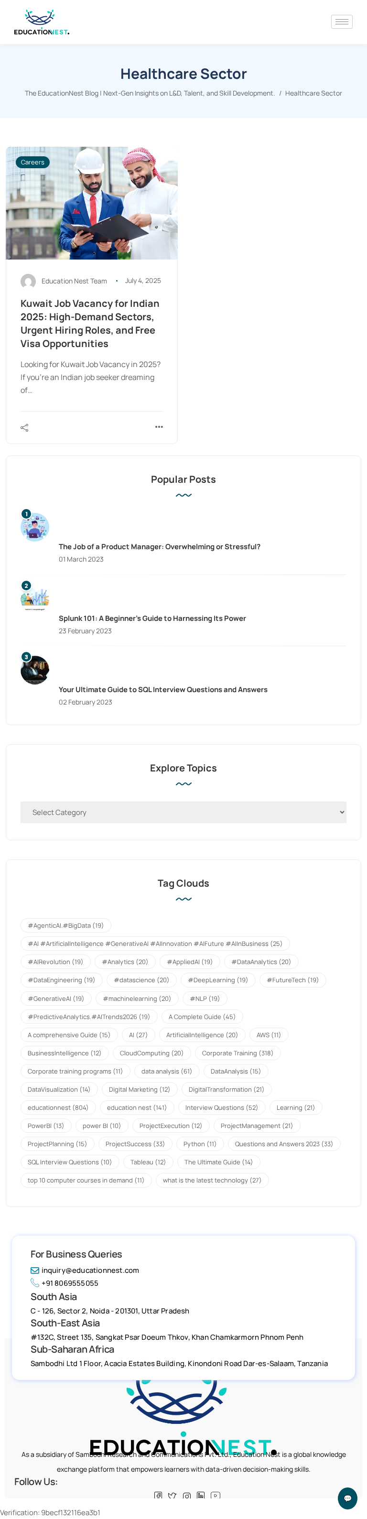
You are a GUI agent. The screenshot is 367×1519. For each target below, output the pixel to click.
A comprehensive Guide (69, 1035)
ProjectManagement (257, 1125)
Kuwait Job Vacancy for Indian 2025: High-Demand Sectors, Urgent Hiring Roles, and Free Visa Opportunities (90, 323)
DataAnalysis (236, 1071)
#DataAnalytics (261, 961)
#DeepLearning (218, 980)
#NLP (205, 998)
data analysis (167, 1071)
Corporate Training (238, 1053)
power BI (102, 1125)
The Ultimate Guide (218, 1162)
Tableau (148, 1162)
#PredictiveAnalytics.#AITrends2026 (89, 1016)
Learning (296, 1107)
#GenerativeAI (56, 998)
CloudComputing (152, 1053)
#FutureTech (293, 980)
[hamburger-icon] (342, 22)
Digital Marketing (140, 1089)
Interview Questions (222, 1107)
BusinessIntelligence (65, 1053)
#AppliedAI (190, 961)
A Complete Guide (202, 1016)
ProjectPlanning (57, 1143)
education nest (137, 1107)
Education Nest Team (74, 280)
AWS (269, 1035)
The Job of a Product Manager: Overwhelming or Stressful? (159, 547)
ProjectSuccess (135, 1143)
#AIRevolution (56, 961)
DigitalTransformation (227, 1089)
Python (200, 1143)
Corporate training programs (75, 1071)
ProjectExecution (171, 1125)
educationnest (58, 1107)
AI (138, 1035)
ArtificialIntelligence (202, 1035)
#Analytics (125, 961)
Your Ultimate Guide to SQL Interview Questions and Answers (163, 689)
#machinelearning (137, 998)
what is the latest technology (212, 1180)
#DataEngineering (62, 980)
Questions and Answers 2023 (284, 1143)
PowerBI (46, 1125)
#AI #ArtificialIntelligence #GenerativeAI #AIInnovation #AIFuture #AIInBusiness (155, 943)
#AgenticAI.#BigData (66, 925)
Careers (32, 162)
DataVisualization (59, 1089)
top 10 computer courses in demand (86, 1180)
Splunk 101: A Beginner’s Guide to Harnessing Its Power (152, 618)
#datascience (142, 980)
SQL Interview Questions (70, 1162)
